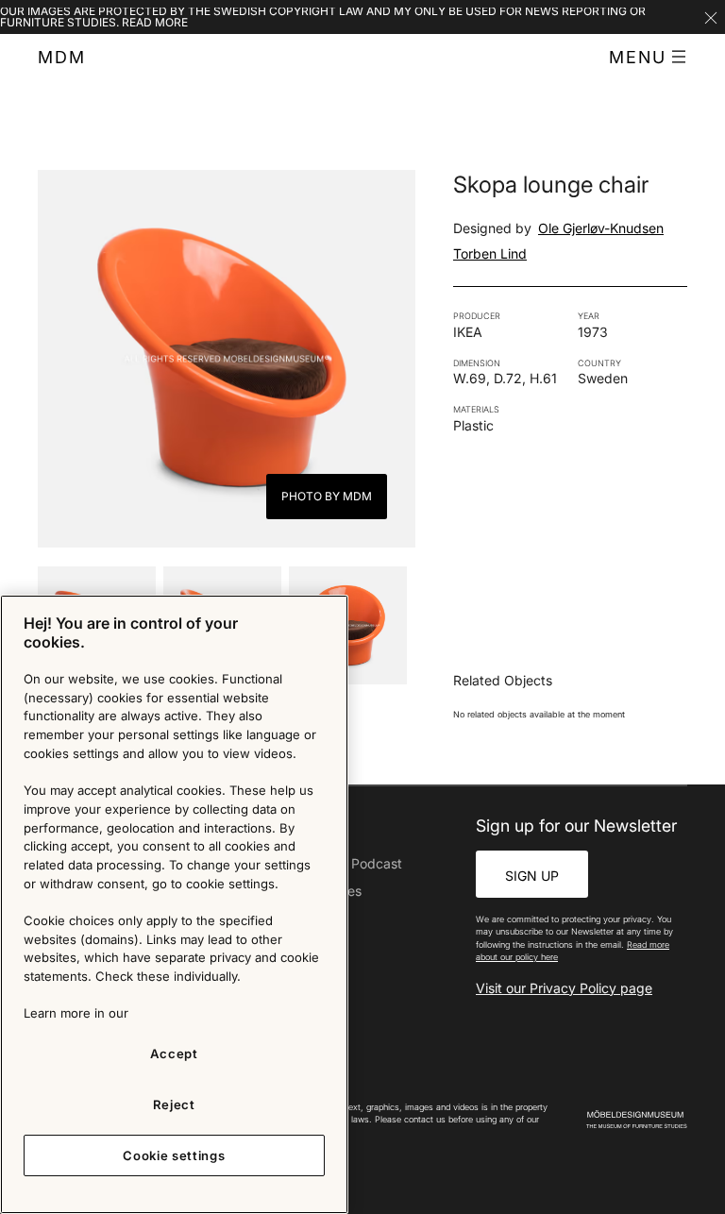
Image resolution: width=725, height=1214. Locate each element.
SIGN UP (532, 876)
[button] (648, 57)
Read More (155, 22)
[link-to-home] (636, 1120)
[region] (174, 904)
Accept (174, 1053)
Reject (174, 1104)
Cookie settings (174, 1155)
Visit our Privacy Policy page (564, 988)
